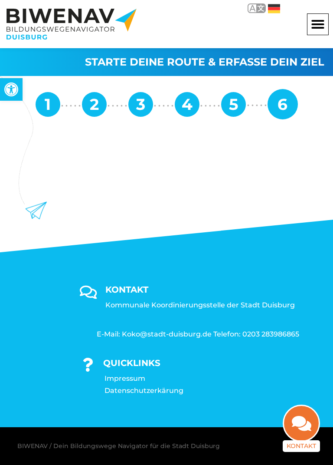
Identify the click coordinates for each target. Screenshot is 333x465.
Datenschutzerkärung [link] (143, 390)
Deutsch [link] (268, 8)
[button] (318, 24)
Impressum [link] (124, 378)
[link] (11, 89)
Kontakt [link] (301, 446)
